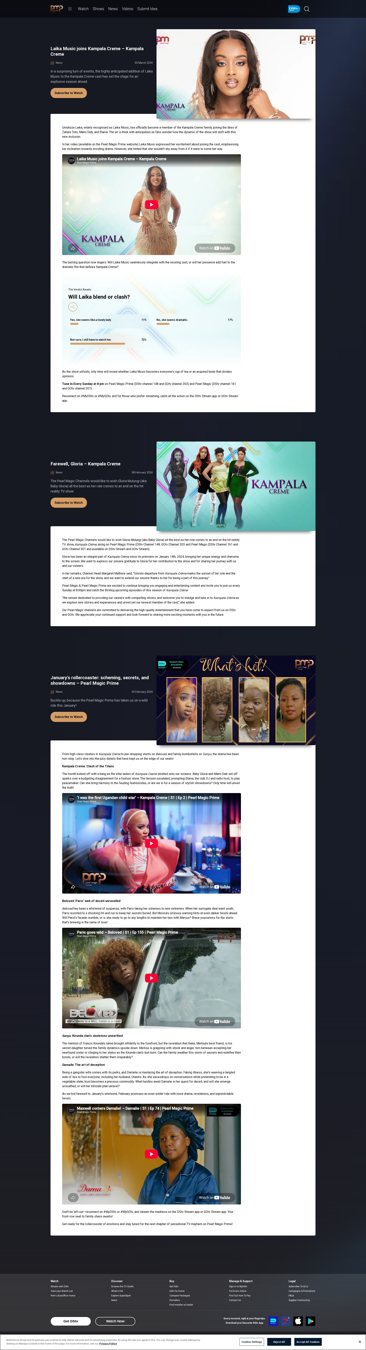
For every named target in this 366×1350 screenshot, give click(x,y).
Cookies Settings (252, 1341)
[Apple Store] (298, 1321)
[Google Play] (310, 1321)
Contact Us (235, 1300)
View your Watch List (62, 1291)
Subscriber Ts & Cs (298, 1286)
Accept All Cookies (307, 1341)
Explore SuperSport (121, 1295)
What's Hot (117, 1291)
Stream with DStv (60, 1286)
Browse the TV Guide (122, 1286)
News (114, 1300)
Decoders (174, 1300)
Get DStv (173, 1286)
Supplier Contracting (299, 1300)
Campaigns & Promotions (302, 1291)
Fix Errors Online (237, 1291)
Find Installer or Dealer (181, 1304)
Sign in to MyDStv (238, 1286)
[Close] (360, 1342)
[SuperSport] (286, 1321)
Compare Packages (179, 1295)
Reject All (279, 1341)
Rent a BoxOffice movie (63, 1295)
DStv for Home (177, 1291)
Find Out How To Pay (239, 1295)
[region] (183, 1342)
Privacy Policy (108, 1343)
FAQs (291, 1295)
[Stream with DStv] (273, 1321)
